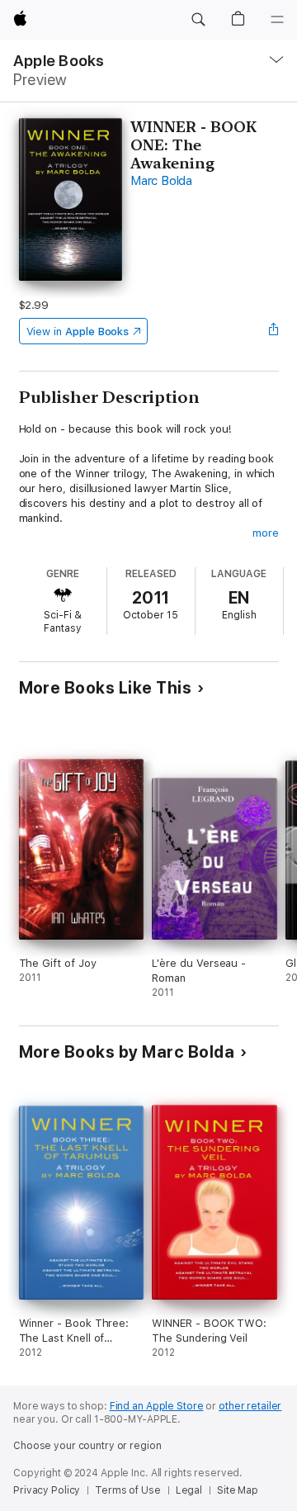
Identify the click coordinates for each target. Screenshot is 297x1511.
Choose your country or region (87, 1446)
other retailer (250, 1406)
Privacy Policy (46, 1490)
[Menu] (277, 20)
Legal (189, 1490)
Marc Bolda (161, 180)
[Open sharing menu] (273, 331)
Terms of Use (128, 1490)
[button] (198, 20)
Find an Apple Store (157, 1406)
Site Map (237, 1490)
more (265, 533)
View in (78, 331)
